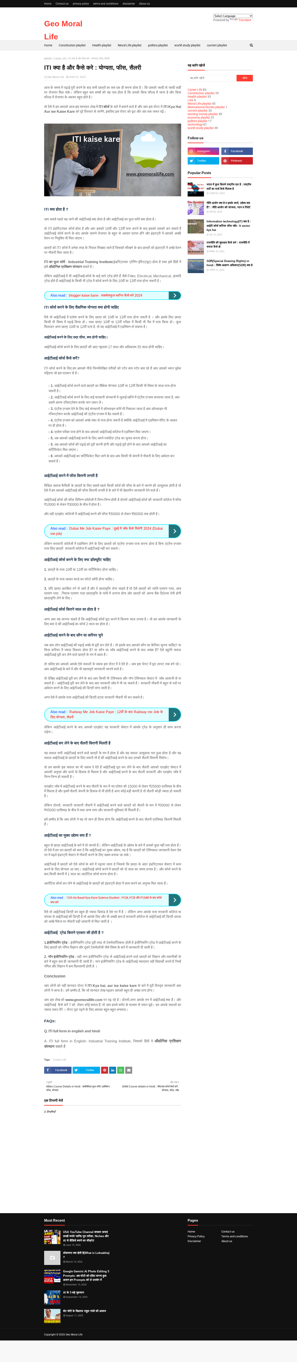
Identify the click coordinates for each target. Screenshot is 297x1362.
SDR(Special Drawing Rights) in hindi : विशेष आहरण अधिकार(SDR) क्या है (229, 263)
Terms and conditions (234, 1236)
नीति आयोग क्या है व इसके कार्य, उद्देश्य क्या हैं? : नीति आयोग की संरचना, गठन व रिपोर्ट (228, 205)
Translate (245, 20)
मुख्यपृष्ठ (48, 58)
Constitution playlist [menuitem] (72, 45)
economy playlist (199, 117)
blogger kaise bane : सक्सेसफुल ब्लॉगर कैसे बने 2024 (105, 295)
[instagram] (203, 151)
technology (195, 124)
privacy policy (81, 3)
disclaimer (129, 3)
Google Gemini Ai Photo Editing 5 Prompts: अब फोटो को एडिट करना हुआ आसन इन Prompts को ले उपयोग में (86, 1275)
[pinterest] (237, 161)
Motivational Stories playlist (206, 107)
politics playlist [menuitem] (158, 45)
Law (191, 100)
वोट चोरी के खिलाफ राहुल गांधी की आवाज (84, 1311)
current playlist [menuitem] (217, 45)
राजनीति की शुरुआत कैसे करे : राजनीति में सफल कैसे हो (228, 245)
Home (47, 3)
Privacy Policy (196, 1236)
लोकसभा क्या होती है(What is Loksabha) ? (86, 1255)
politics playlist (197, 121)
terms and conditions (105, 3)
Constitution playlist (201, 93)
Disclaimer (194, 1241)
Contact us (62, 3)
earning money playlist (203, 114)
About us (144, 3)
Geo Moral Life (55, 77)
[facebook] (237, 151)
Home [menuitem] (48, 45)
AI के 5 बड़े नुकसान (73, 1292)
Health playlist (197, 96)
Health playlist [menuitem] (101, 45)
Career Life (60, 58)
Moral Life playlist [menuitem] (130, 45)
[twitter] (203, 161)
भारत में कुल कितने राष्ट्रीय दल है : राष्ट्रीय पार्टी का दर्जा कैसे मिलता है (229, 186)
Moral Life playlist (199, 103)
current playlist (198, 110)
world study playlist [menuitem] (187, 45)
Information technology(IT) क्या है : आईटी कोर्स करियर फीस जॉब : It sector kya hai (229, 226)
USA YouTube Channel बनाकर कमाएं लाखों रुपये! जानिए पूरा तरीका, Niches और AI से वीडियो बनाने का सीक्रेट (86, 1236)
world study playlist (201, 128)
